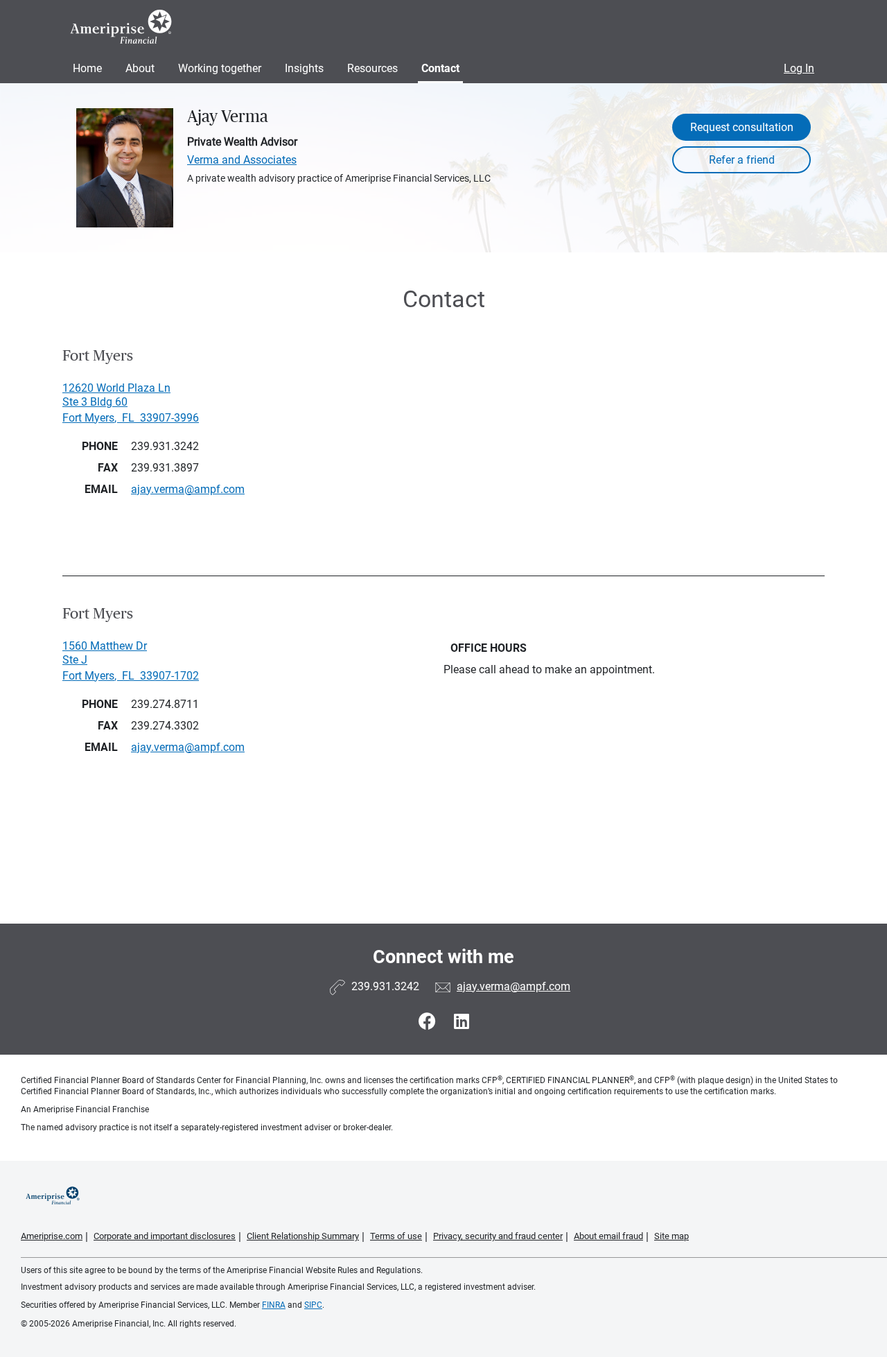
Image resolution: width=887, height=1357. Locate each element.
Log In (799, 68)
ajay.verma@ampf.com (513, 986)
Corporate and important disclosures (165, 1236)
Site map (671, 1236)
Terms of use (396, 1236)
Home (87, 68)
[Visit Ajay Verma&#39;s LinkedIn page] (461, 1022)
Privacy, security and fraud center (498, 1236)
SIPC (313, 1305)
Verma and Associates (242, 159)
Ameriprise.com (51, 1236)
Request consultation (741, 127)
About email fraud (608, 1236)
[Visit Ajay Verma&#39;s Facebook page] (429, 1022)
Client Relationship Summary (303, 1236)
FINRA (274, 1305)
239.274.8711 (165, 704)
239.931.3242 (165, 446)
